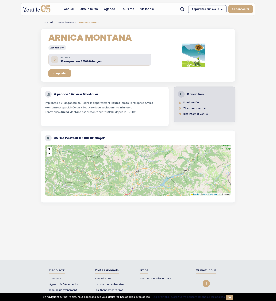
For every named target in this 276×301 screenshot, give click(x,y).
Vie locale (147, 9)
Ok (229, 297)
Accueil (69, 9)
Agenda (109, 9)
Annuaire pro (103, 278)
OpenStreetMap (210, 194)
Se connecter (240, 9)
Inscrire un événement (63, 290)
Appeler (61, 73)
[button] (49, 149)
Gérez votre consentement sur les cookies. (198, 297)
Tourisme (127, 9)
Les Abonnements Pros (109, 290)
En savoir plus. (161, 297)
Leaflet (196, 194)
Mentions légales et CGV (155, 278)
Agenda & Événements (63, 284)
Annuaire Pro (89, 9)
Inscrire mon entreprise (109, 284)
